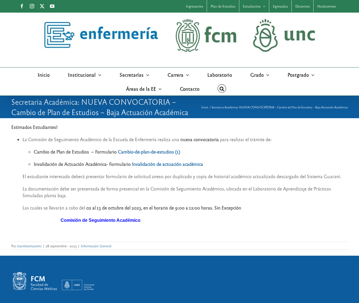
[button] (222, 88)
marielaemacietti (29, 246)
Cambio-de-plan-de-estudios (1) (149, 152)
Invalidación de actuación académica (167, 164)
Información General (96, 246)
